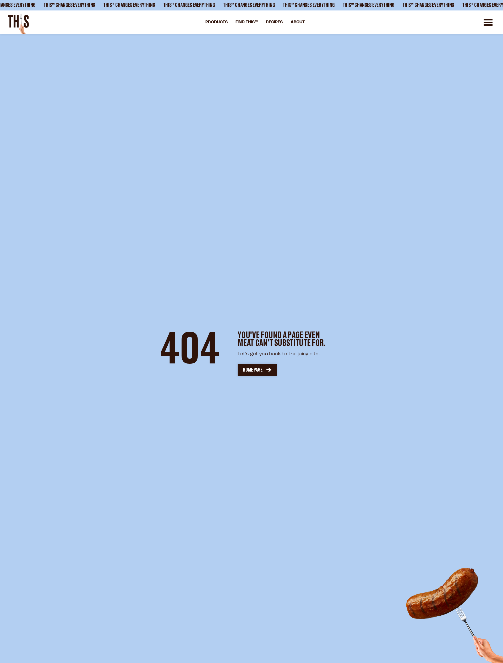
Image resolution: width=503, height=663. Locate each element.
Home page (252, 370)
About (298, 22)
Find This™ (247, 22)
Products (216, 22)
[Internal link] (18, 24)
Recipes (274, 22)
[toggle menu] (488, 22)
